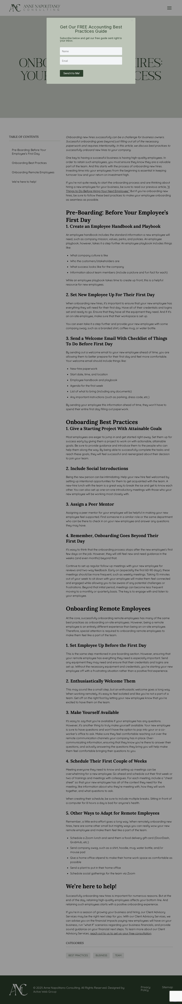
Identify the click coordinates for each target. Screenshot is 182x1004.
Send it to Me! (71, 73)
